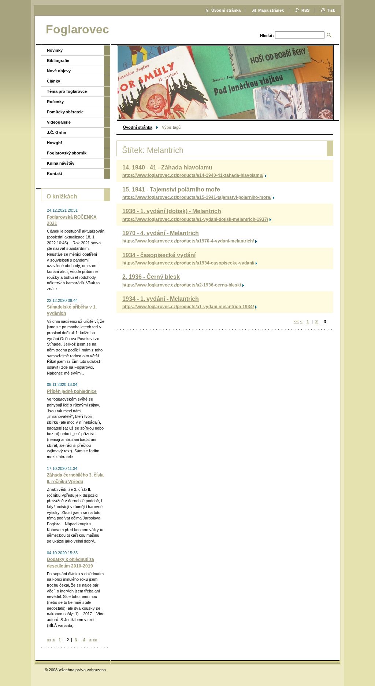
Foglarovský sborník (66, 153)
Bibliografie (58, 60)
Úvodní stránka (137, 127)
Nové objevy (59, 71)
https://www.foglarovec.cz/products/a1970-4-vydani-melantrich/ (188, 241)
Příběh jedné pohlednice (72, 391)
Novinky (55, 50)
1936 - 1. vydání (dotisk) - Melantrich (171, 211)
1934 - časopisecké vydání (159, 255)
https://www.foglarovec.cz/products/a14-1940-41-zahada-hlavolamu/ (192, 175)
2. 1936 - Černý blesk (151, 277)
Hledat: (267, 35)
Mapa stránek (271, 10)
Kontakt (54, 173)
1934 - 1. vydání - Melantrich (160, 299)
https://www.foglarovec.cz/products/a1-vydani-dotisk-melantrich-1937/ (195, 219)
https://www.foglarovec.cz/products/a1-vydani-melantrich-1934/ (188, 306)
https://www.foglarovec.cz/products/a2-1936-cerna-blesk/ (181, 285)
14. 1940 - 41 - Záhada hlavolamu (167, 167)
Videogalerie (59, 122)
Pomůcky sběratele (65, 112)
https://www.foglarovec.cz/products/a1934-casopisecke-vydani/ (188, 263)
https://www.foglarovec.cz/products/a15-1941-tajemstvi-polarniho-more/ (196, 197)
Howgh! (54, 143)
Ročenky (55, 101)
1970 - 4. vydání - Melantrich (160, 233)
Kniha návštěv (60, 163)
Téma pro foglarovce (67, 91)
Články (53, 81)
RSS (305, 10)
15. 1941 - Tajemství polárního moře (171, 189)
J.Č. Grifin (56, 132)
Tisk (331, 10)
